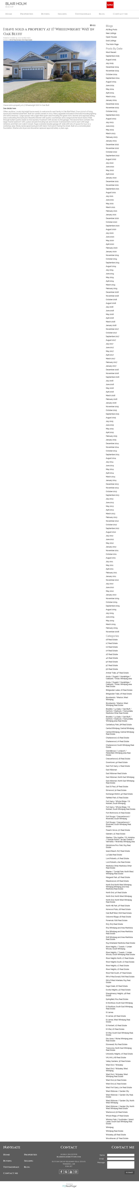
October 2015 (111, 410)
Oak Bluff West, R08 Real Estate (119, 913)
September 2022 (112, 156)
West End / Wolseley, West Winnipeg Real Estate (117, 1075)
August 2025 (111, 60)
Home (8, 13)
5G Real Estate (112, 669)
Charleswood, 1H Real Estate (117, 741)
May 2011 (109, 565)
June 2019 (110, 274)
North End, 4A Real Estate (116, 892)
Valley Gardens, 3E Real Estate (118, 1061)
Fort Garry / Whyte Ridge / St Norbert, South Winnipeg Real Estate (120, 808)
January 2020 (111, 252)
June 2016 (110, 384)
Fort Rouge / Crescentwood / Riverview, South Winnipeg (118, 818)
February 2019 (111, 288)
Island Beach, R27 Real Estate (118, 851)
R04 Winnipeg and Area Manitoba (119, 928)
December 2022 (112, 144)
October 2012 (111, 525)
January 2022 (111, 178)
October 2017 (111, 333)
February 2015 (111, 436)
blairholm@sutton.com (69, 1157)
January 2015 (111, 440)
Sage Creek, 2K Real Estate (117, 986)
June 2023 (110, 126)
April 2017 (110, 355)
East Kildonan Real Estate (116, 773)
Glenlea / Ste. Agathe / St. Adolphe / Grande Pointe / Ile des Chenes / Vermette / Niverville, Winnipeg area (120, 839)
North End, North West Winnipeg (119, 896)
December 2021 (112, 181)
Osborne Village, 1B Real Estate (118, 917)
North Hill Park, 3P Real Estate (118, 906)
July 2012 (109, 536)
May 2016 (110, 388)
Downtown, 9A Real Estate (116, 762)
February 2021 (111, 211)
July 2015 (109, 421)
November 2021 (112, 185)
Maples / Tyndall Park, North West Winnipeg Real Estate (119, 873)
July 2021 (109, 196)
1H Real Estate (112, 651)
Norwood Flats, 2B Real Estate (118, 909)
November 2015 (112, 407)
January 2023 (111, 141)
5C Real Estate (112, 665)
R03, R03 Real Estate (114, 924)
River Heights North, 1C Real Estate (120, 958)
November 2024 (112, 71)
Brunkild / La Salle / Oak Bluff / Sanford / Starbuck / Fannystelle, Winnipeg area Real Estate (119, 719)
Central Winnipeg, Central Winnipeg (120, 728)
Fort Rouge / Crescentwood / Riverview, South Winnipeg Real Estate (118, 824)
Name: (102, 1155)
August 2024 (111, 82)
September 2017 (112, 336)
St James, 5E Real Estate (116, 1016)
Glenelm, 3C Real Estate (115, 834)
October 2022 (111, 152)
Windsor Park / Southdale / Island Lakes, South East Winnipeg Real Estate (119, 1121)
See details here (9, 108)
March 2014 (110, 477)
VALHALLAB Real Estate (116, 1057)
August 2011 (111, 558)
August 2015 (111, 418)
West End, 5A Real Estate (116, 1080)
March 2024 (110, 97)
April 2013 (110, 510)
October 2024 (111, 74)
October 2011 (111, 554)
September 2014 (112, 455)
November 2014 (112, 447)
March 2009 (111, 624)
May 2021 (110, 204)
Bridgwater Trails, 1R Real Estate (119, 694)
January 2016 (111, 403)
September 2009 (113, 606)
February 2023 (111, 137)
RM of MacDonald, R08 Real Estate (21, 40)
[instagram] (76, 1172)
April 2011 (109, 569)
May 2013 (110, 506)
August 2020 (111, 229)
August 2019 (111, 266)
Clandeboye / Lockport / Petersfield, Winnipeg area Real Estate (118, 753)
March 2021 (110, 207)
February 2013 (111, 517)
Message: (101, 1162)
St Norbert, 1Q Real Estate (116, 1025)
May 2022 (110, 170)
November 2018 (112, 296)
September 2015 (112, 414)
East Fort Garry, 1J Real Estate (118, 766)
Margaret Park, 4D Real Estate (118, 877)
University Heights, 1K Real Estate (119, 1054)
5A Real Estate (112, 662)
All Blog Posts (111, 30)
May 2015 (110, 429)
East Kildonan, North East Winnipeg (120, 777)
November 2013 (112, 488)
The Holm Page (112, 44)
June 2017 (110, 347)
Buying (45, 13)
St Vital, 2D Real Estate (115, 1029)
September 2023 (112, 115)
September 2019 (112, 263)
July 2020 (110, 233)
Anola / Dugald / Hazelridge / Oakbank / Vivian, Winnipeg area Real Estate (119, 684)
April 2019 (110, 281)
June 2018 (110, 311)
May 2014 (110, 469)
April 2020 (110, 244)
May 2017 (110, 351)
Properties (30, 1154)
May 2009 (110, 621)
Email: (101, 1159)
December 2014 (112, 443)
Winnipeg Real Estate (114, 1131)
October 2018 (111, 300)
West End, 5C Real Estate (116, 1084)
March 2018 (110, 322)
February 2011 (111, 573)
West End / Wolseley (114, 1065)
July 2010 (109, 584)
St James (109, 1012)
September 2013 (112, 495)
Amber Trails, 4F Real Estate (117, 673)
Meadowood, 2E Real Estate (117, 881)
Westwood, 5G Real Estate (116, 1112)
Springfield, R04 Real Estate (117, 999)
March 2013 (110, 514)
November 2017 (112, 329)
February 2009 (112, 628)
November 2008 (112, 632)
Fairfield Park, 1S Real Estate (117, 798)
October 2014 (111, 451)
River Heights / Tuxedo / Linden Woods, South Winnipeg (119, 948)
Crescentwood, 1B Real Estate (118, 759)
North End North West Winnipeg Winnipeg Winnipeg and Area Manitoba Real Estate (119, 887)
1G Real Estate (112, 647)
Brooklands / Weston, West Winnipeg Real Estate (117, 704)
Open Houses (111, 37)
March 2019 (110, 285)
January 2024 (111, 100)
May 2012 (110, 543)
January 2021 (111, 215)
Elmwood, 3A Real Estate (116, 790)
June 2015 (110, 425)
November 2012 (112, 521)
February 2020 (111, 248)
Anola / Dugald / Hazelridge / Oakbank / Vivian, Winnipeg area (119, 677)
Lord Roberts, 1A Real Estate (117, 858)
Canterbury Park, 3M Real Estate (119, 725)
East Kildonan (111, 770)
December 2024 (112, 67)
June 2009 (110, 617)
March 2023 (110, 133)
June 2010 (110, 587)
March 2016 (110, 395)
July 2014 (109, 462)
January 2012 (111, 547)
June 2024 (110, 85)
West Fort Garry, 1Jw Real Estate (119, 1087)
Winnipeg (109, 1127)
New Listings (111, 33)
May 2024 (110, 89)
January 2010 (111, 595)
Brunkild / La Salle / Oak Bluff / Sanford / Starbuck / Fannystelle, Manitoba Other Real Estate (119, 711)
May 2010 (110, 591)
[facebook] (61, 1172)
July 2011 (109, 562)
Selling (62, 13)
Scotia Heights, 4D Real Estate (118, 990)
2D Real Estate (112, 654)
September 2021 (112, 189)
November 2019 (112, 255)
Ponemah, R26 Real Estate (116, 920)
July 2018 (109, 307)
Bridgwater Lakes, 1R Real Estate (119, 690)
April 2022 (110, 174)
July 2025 (109, 63)
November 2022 (112, 148)
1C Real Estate (111, 643)
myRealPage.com (69, 1186)
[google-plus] (66, 1172)
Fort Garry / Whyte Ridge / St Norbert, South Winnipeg (118, 802)
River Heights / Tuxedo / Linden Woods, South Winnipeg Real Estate (120, 953)
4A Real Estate (112, 658)
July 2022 (109, 163)
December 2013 (112, 484)
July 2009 (110, 613)
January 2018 (111, 325)
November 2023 (112, 108)
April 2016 (110, 392)
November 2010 (112, 580)
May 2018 (110, 314)
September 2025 (112, 56)
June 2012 (110, 539)
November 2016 (112, 373)
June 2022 (110, 167)
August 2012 (111, 532)
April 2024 (110, 93)
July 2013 (109, 499)
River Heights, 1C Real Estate (117, 966)
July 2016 (109, 381)
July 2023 (109, 122)
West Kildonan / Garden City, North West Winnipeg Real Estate (120, 1107)
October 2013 (111, 491)
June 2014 (110, 466)
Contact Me (120, 13)
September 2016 (112, 377)
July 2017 (109, 344)
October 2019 (111, 259)
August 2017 (111, 340)
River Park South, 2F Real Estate (119, 973)
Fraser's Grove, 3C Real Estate (118, 830)
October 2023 (111, 111)
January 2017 (111, 366)
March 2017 (110, 359)
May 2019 (110, 277)
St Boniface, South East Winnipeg (119, 1003)
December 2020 (112, 218)
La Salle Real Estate (114, 855)
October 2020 (111, 222)
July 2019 (109, 270)
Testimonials (83, 13)
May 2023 (110, 130)
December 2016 (112, 370)
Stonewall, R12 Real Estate (116, 1044)
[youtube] (71, 1172)
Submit (129, 1172)
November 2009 (112, 598)
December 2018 (112, 292)
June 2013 (110, 502)
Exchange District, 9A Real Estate (119, 794)
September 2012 (112, 528)
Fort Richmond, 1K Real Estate (118, 813)
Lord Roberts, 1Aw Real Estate (118, 862)
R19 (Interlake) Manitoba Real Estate (120, 943)
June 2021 (110, 200)
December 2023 (112, 104)
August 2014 (111, 458)
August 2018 (111, 303)
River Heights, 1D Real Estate (117, 969)
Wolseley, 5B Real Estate (116, 1135)
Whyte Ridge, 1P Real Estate (117, 1116)
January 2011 (111, 576)
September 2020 (112, 226)
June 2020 (110, 237)
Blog (102, 13)
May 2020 (110, 240)
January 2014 (111, 480)
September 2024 (112, 78)
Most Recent (111, 52)
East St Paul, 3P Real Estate (117, 787)
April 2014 (110, 473)
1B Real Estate (111, 640)
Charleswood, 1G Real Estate (117, 738)
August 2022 (111, 159)
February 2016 (111, 399)
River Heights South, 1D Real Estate (120, 962)
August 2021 (111, 192)
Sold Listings (111, 41)
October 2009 (111, 602)
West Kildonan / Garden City (117, 1091)
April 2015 (110, 432)
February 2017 (111, 362)
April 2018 (110, 318)
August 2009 (111, 610)
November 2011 (112, 550)
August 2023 (111, 119)
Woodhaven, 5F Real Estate (117, 1138)
